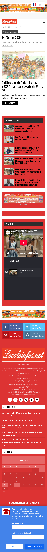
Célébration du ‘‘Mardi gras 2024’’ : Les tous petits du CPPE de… (22, 86)
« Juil (3, 491)
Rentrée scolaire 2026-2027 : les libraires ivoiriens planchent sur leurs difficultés (28, 161)
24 (4, 485)
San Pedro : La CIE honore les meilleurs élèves (26, 138)
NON (14, 547)
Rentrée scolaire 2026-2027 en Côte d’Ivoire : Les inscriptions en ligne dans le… (28, 171)
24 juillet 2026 (37, 42)
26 (17, 485)
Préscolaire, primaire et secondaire (23, 502)
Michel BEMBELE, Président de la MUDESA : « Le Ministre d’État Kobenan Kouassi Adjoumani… (27, 182)
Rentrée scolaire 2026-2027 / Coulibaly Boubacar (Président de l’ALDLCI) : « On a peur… (28, 150)
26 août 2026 (6, 42)
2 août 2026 (26, 42)
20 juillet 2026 (7, 45)
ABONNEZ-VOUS (34, 547)
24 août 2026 (17, 42)
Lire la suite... (10, 103)
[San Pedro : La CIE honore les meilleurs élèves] (9, 139)
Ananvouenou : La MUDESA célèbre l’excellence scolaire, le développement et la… (28, 128)
